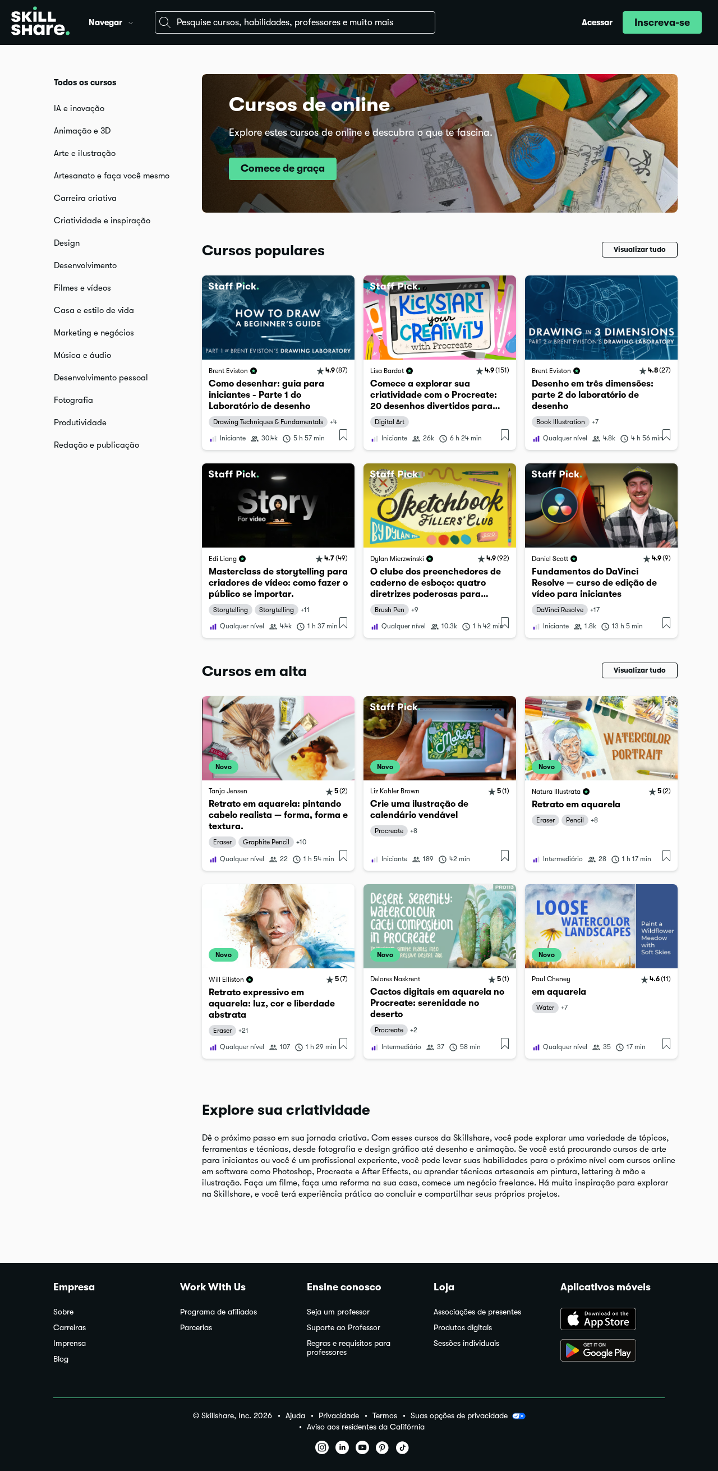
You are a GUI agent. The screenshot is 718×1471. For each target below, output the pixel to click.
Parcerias (196, 1327)
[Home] (40, 22)
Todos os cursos (85, 82)
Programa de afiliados (218, 1312)
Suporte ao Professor (343, 1327)
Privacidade (339, 1416)
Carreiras (69, 1327)
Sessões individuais (466, 1343)
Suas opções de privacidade (459, 1415)
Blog (60, 1359)
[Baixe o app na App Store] (612, 1320)
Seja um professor (338, 1312)
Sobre (63, 1312)
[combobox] (295, 22)
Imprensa (69, 1343)
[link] (278, 362)
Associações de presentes (477, 1312)
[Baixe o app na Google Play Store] (612, 1351)
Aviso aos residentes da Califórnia (366, 1427)
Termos (384, 1416)
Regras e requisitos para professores (348, 1348)
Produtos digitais (463, 1327)
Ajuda (295, 1416)
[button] (131, 21)
